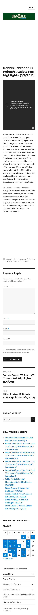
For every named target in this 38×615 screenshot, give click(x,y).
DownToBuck (7, 609)
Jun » (11, 559)
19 (10, 550)
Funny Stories (9, 579)
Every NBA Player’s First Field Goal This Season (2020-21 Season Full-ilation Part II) (20, 464)
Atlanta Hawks (11, 261)
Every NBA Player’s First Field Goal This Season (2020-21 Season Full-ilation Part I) (20, 473)
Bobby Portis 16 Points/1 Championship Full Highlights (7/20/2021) (18, 482)
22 (23, 550)
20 (14, 550)
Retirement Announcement (15, 569)
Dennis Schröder (23, 261)
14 (19, 546)
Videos (32, 259)
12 (10, 546)
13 (14, 546)
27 (14, 555)
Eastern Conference (11, 589)
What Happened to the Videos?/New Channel (18, 596)
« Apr (5, 559)
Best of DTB (8, 574)
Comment (8, 286)
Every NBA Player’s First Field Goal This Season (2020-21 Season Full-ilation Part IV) (20, 446)
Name (6, 318)
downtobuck (10, 259)
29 (23, 555)
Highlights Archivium (12, 602)
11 (5, 546)
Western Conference (12, 584)
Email (6, 328)
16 (28, 546)
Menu (31, 8)
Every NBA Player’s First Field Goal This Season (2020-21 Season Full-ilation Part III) (20, 455)
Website (6, 339)
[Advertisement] (19, 46)
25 (5, 555)
